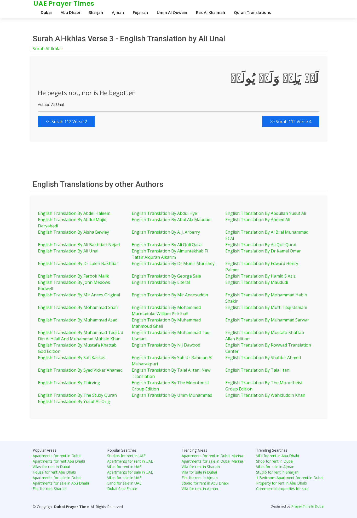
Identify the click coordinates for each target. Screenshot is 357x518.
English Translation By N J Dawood (166, 345)
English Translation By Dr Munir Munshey (173, 263)
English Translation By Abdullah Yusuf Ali (265, 213)
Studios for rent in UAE (126, 455)
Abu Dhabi (70, 12)
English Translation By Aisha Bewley (73, 232)
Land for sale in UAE (124, 483)
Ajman (118, 12)
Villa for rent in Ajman (200, 488)
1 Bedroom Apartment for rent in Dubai (289, 477)
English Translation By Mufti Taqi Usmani (266, 307)
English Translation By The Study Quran (77, 395)
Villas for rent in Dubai (51, 466)
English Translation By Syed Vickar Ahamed (80, 370)
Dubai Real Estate (122, 488)
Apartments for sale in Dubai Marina (212, 461)
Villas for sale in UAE (124, 477)
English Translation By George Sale (166, 276)
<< (66, 121)
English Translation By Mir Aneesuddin (170, 295)
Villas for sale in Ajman (275, 466)
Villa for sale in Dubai (199, 472)
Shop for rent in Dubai (274, 461)
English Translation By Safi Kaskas (71, 357)
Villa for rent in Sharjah (201, 466)
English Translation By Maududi (256, 282)
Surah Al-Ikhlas (47, 48)
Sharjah (96, 12)
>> (290, 121)
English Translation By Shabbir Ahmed (263, 357)
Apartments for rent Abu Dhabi (59, 461)
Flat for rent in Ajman (200, 477)
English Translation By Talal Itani (257, 370)
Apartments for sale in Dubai (57, 477)
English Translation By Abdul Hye (164, 213)
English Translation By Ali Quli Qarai (167, 245)
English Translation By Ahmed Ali (257, 219)
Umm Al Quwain (172, 12)
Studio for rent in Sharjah (277, 472)
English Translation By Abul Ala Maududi (171, 219)
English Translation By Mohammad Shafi (78, 307)
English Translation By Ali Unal (68, 251)
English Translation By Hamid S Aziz (260, 276)
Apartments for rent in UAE (130, 461)
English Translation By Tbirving (69, 382)
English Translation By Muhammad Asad (77, 320)
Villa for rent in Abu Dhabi (277, 455)
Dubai (46, 12)
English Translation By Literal (161, 282)
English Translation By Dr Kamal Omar (263, 251)
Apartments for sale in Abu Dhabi (61, 483)
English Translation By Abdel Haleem (74, 213)
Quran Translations (252, 12)
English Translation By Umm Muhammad (172, 395)
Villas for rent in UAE (124, 466)
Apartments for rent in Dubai (57, 455)
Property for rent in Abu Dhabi (281, 483)
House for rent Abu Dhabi (54, 472)
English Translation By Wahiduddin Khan (265, 395)
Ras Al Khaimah (210, 12)
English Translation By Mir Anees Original (79, 295)
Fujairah (140, 12)
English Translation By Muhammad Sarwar (267, 320)
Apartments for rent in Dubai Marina (212, 455)
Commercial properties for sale (282, 488)
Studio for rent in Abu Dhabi (205, 483)
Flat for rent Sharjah (50, 488)
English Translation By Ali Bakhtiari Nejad (79, 245)
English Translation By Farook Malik (73, 276)
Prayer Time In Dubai (307, 506)
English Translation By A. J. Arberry (166, 232)
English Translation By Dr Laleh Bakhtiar (78, 263)
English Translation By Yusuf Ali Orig (74, 401)
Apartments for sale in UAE (130, 472)
